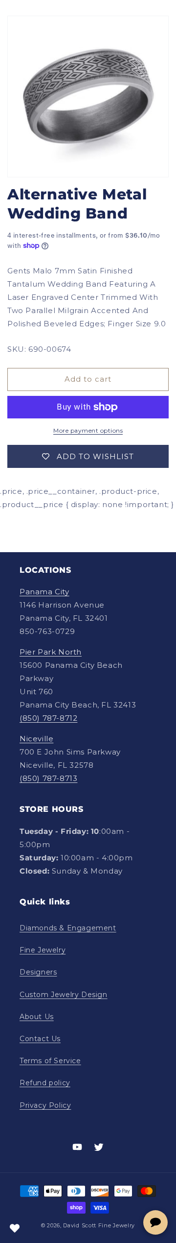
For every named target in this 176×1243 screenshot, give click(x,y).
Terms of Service (50, 1060)
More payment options (88, 430)
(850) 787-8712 (48, 718)
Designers (38, 972)
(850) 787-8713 (48, 778)
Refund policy (45, 1082)
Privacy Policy (45, 1105)
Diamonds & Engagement (68, 928)
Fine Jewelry (43, 950)
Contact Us (40, 1038)
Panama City (44, 591)
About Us (37, 1016)
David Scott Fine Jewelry (99, 1225)
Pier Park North (51, 652)
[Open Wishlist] (14, 1228)
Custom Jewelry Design (64, 994)
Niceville (36, 738)
